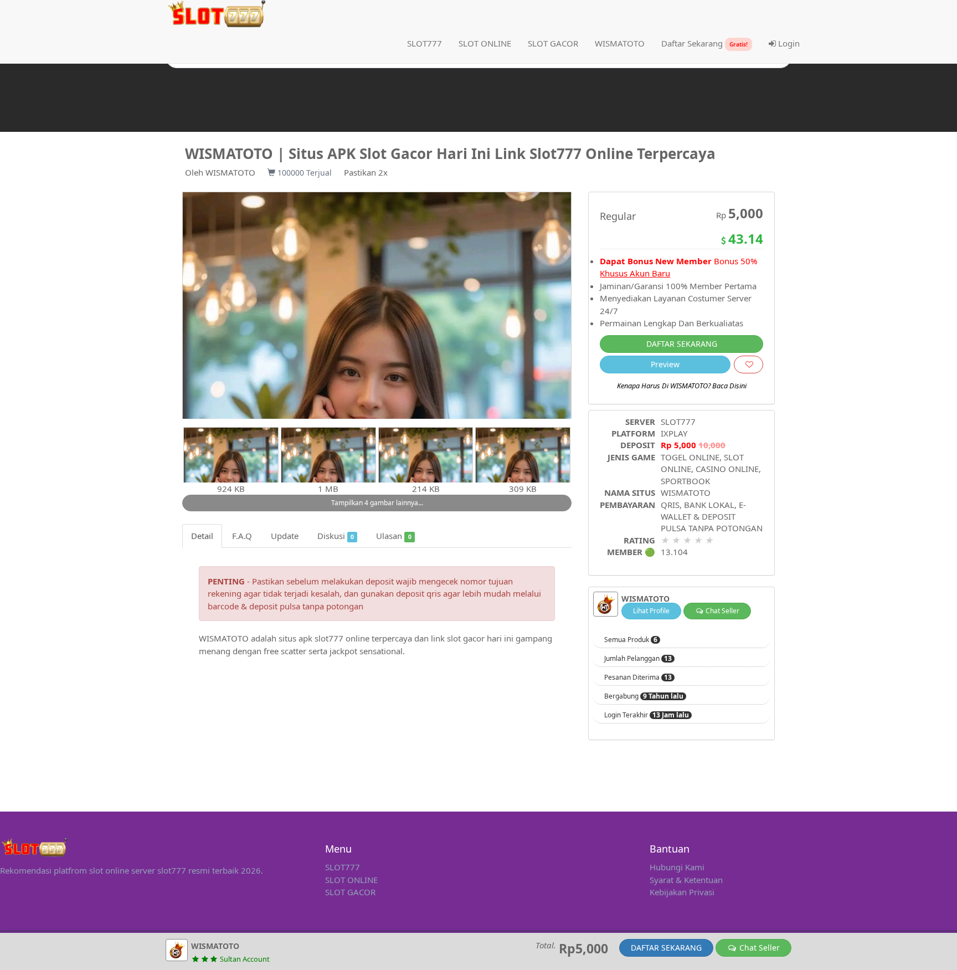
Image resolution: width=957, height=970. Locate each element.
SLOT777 (424, 43)
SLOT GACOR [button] (553, 43)
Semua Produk (630, 640)
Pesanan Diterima (638, 677)
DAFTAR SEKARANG (681, 343)
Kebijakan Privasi (682, 891)
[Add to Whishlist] (748, 364)
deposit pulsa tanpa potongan (306, 606)
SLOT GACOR (350, 891)
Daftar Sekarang (704, 43)
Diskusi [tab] (335, 535)
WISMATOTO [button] (620, 43)
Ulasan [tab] (393, 535)
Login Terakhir (646, 715)
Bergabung (643, 696)
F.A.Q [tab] (242, 535)
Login (788, 43)
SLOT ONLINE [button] (485, 43)
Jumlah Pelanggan (638, 659)
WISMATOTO (230, 172)
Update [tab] (285, 535)
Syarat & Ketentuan (686, 879)
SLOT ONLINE (351, 879)
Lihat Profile (651, 610)
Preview (665, 364)
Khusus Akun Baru (635, 273)
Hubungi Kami (677, 867)
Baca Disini (729, 386)
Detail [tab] (202, 535)
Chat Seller (721, 610)
